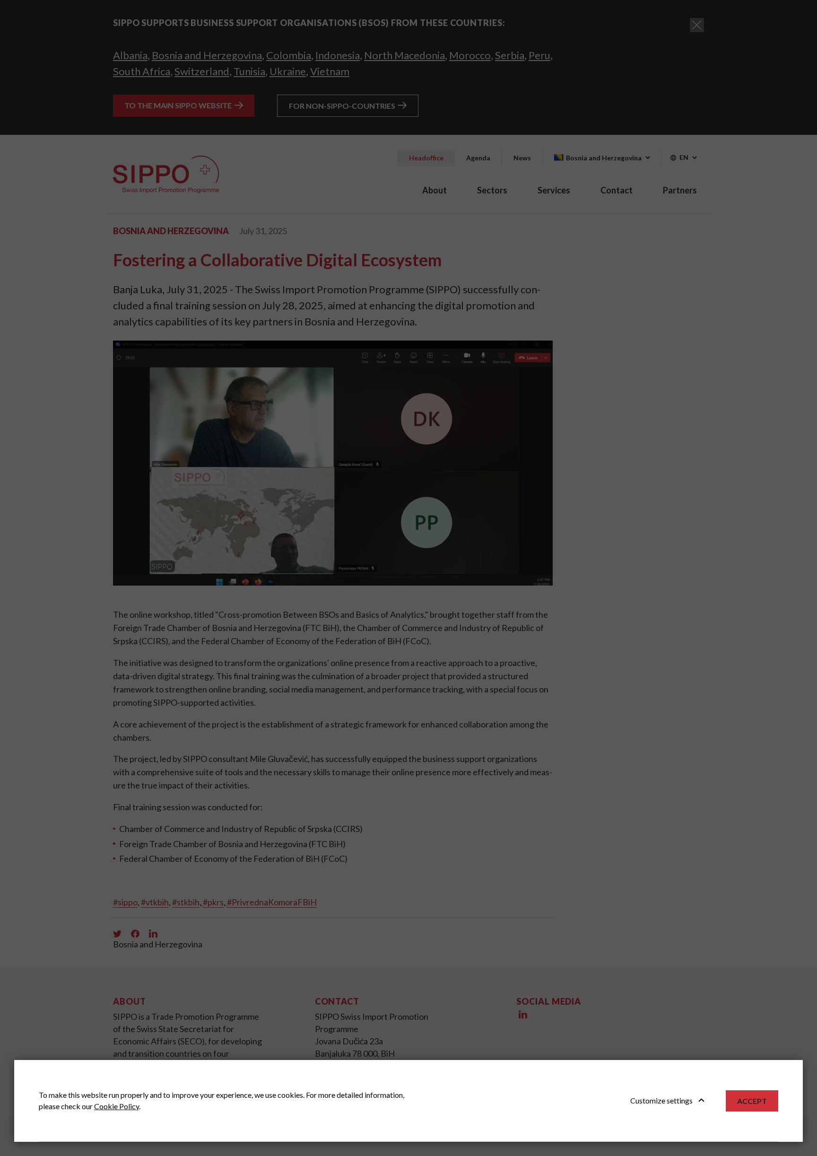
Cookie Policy (116, 1106)
